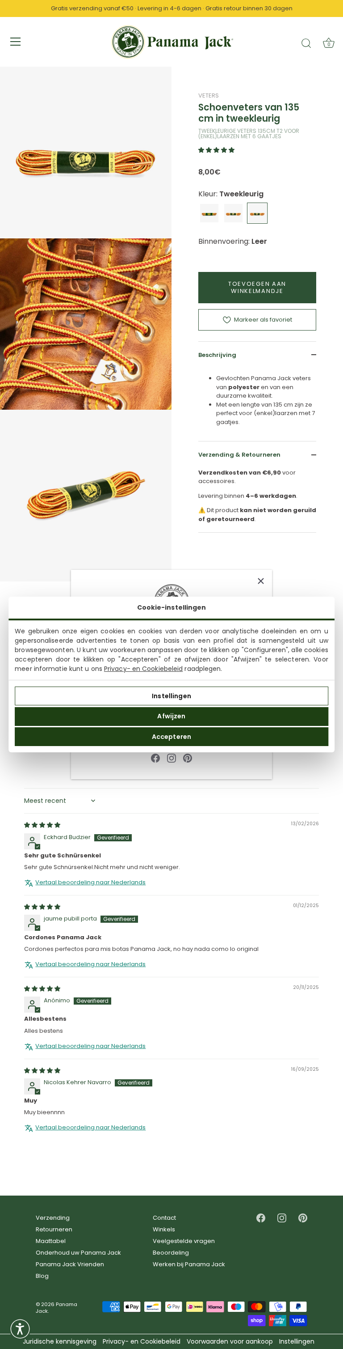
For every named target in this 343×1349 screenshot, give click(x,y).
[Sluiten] (261, 581)
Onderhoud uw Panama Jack (78, 1252)
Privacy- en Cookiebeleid (143, 668)
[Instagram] (171, 758)
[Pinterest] (187, 758)
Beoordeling (171, 1252)
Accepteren (171, 736)
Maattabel (51, 1241)
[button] (216, 150)
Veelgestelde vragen (184, 1241)
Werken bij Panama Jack (189, 1264)
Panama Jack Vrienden (70, 1264)
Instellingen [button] (296, 1341)
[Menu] (15, 41)
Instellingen (171, 695)
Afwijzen (171, 716)
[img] (42, 825)
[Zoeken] (306, 43)
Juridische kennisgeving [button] (59, 1341)
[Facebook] (155, 758)
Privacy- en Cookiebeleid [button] (141, 1341)
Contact (164, 1217)
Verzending (53, 1217)
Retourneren (54, 1229)
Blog (42, 1276)
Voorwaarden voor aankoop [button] (230, 1341)
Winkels (164, 1229)
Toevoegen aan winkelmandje (257, 287)
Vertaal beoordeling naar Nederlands (90, 882)
